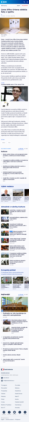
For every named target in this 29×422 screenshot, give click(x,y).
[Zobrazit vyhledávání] (24, 2)
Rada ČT (17, 396)
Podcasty (3, 396)
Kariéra (17, 399)
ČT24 (9, 142)
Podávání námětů (19, 402)
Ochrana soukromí (10, 419)
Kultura (3, 142)
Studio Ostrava (18, 393)
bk (1, 14)
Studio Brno (18, 390)
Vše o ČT (3, 407)
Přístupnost (17, 419)
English (2, 419)
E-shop (3, 402)
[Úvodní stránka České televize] (7, 369)
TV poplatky (4, 390)
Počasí (2, 399)
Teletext (3, 393)
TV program (4, 385)
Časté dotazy (18, 404)
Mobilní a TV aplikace (6, 404)
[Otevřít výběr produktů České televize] (27, 2)
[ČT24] (4, 2)
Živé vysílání (4, 388)
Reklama (17, 388)
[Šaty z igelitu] (14, 26)
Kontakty (17, 407)
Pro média (17, 385)
